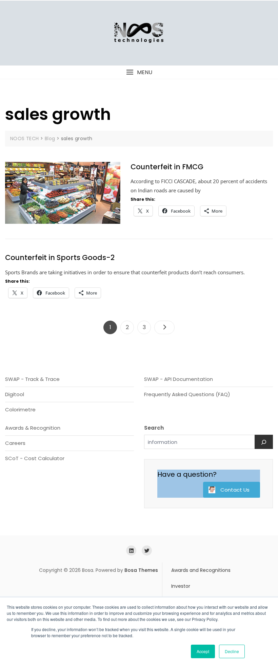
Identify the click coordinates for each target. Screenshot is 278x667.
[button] (139, 72)
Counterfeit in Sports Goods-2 (60, 257)
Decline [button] (232, 651)
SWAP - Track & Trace (32, 379)
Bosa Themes (141, 570)
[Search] (264, 442)
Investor (180, 586)
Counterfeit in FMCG (167, 167)
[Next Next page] (164, 327)
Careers (15, 443)
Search (154, 427)
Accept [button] (203, 651)
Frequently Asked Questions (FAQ (186, 394)
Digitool (14, 394)
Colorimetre (20, 409)
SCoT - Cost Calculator (34, 458)
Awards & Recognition (32, 427)
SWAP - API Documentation (178, 379)
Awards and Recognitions (201, 570)
